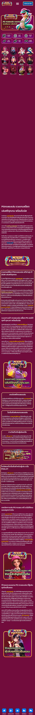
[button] (17, 3)
